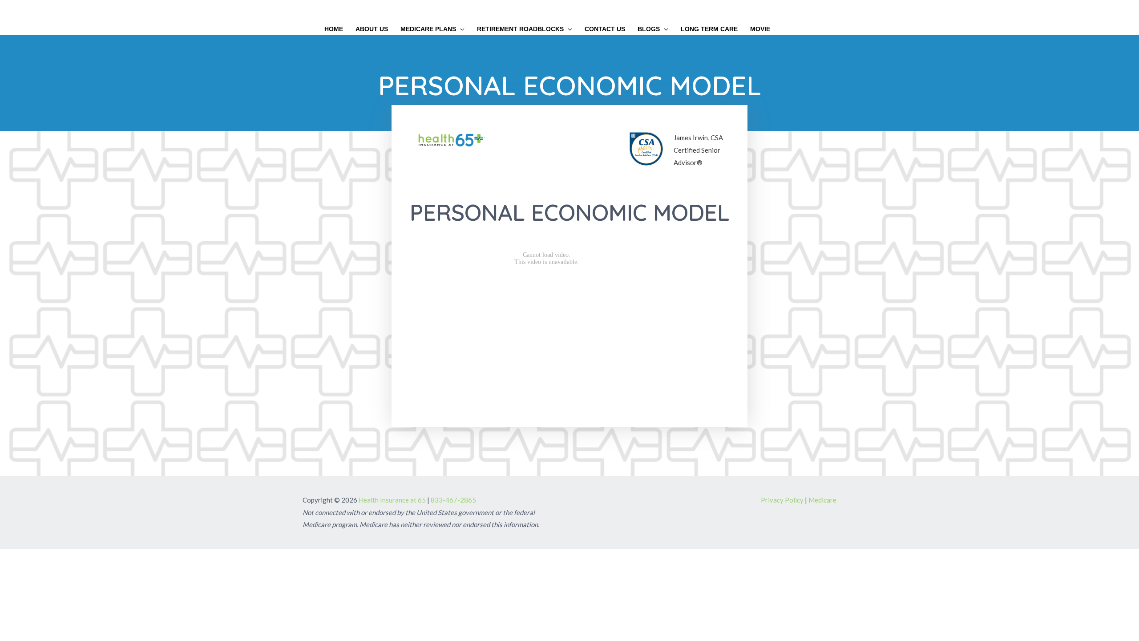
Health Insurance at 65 (392, 500)
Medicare (822, 500)
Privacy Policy (782, 500)
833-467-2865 (453, 500)
